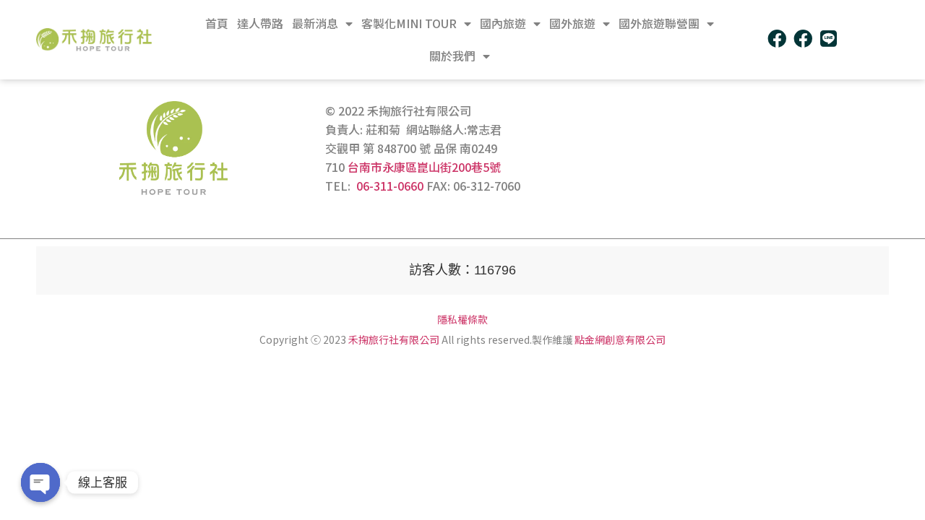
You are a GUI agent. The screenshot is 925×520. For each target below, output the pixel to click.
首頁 (216, 23)
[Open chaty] (40, 482)
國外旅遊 (572, 23)
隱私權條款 (462, 319)
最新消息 (315, 23)
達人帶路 (260, 23)
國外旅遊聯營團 (659, 23)
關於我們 (452, 55)
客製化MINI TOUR (409, 23)
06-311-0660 (389, 185)
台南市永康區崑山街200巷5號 (424, 167)
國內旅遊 (503, 23)
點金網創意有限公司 (620, 339)
